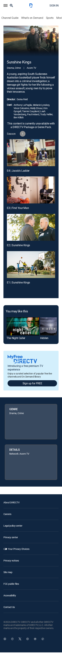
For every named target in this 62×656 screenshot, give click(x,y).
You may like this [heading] (17, 311)
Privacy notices (11, 560)
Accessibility (9, 595)
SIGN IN (54, 5)
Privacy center (10, 537)
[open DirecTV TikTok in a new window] (42, 639)
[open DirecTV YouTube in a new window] (35, 639)
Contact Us (9, 607)
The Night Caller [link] (16, 338)
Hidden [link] (44, 338)
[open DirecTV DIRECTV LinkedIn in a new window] (4, 639)
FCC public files (11, 583)
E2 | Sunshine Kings (18, 245)
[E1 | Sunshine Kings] (31, 264)
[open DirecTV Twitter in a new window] (20, 639)
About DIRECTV (11, 502)
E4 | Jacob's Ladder (18, 171)
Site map (7, 572)
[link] (23, 326)
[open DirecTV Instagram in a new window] (27, 639)
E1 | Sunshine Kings (18, 282)
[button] (5, 5)
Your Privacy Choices (18, 549)
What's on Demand (32, 18)
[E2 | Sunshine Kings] (31, 227)
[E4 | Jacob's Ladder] (31, 152)
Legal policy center (12, 525)
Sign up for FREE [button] (32, 383)
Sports (50, 18)
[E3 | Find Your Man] (31, 189)
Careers (7, 514)
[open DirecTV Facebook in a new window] (12, 639)
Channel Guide (9, 18)
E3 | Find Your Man (18, 208)
